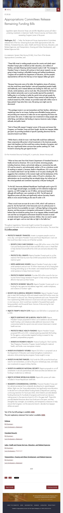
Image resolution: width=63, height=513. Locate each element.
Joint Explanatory (10, 451)
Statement (18, 451)
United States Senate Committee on (31, 4)
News (21, 505)
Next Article (9, 487)
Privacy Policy (51, 505)
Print (6, 477)
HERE (33, 412)
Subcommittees (29, 505)
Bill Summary (9, 424)
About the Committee (13, 505)
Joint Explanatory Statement (13, 427)
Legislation (43, 505)
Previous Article (52, 487)
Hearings (36, 505)
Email (10, 477)
